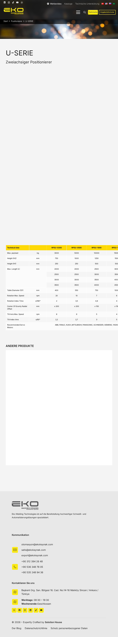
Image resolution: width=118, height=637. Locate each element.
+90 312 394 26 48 (32, 561)
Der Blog (16, 628)
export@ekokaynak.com (34, 555)
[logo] (13, 11)
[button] (78, 12)
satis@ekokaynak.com (33, 549)
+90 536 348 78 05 (32, 566)
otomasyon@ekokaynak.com (37, 544)
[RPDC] (59, 96)
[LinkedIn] (4, 2)
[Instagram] (9, 2)
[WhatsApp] (22, 2)
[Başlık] (19, 610)
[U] (47, 214)
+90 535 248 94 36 (32, 572)
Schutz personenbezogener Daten (69, 628)
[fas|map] (16, 592)
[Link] (59, 353)
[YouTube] (17, 2)
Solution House (53, 622)
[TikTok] (13, 2)
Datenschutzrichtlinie (36, 628)
